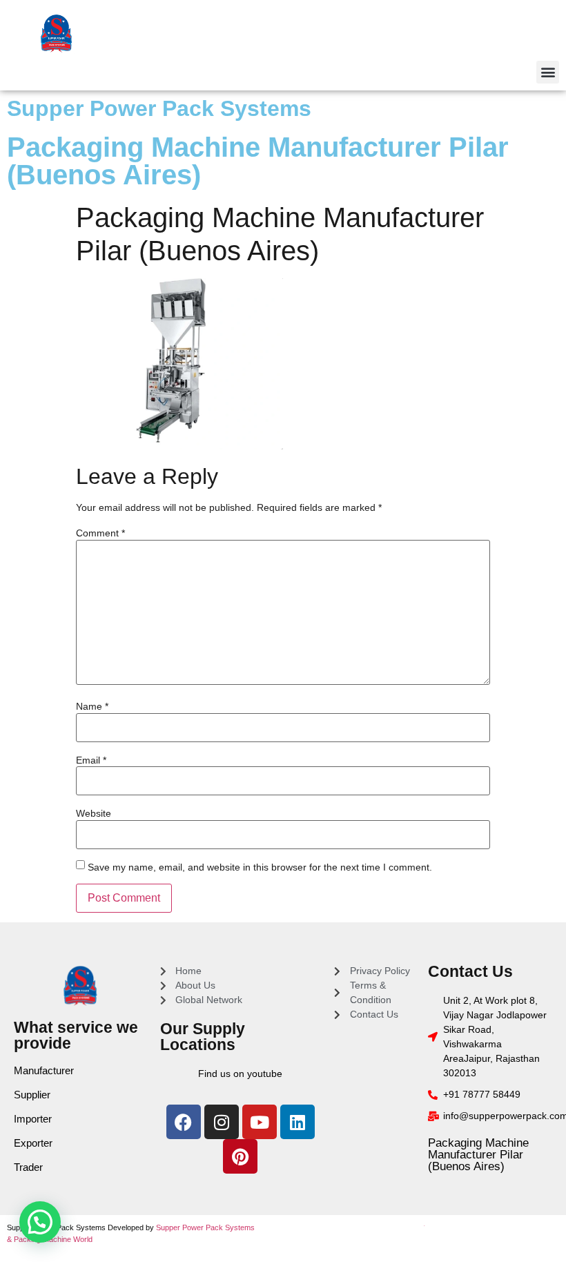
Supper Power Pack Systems (159, 108)
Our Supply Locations (202, 1037)
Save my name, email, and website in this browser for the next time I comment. (260, 867)
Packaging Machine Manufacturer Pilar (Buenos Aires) (478, 1154)
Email (91, 760)
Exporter (33, 1143)
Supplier (32, 1094)
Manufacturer (44, 1070)
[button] (547, 72)
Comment (100, 533)
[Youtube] (259, 1122)
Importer (33, 1119)
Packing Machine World (53, 1239)
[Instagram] (221, 1122)
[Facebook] (183, 1122)
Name (92, 706)
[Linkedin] (297, 1122)
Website (93, 813)
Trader (28, 1167)
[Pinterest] (240, 1156)
